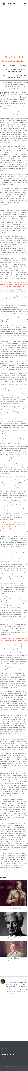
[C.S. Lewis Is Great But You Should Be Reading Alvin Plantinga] (13, 949)
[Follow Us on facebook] (3, 1058)
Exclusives (4, 1048)
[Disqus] (14, 1021)
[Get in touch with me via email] (7, 996)
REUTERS (16, 77)
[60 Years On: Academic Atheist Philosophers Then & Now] (13, 924)
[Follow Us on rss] (7, 1058)
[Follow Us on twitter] (11, 1058)
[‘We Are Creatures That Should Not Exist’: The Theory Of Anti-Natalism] (13, 893)
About (3, 1046)
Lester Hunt (9, 979)
